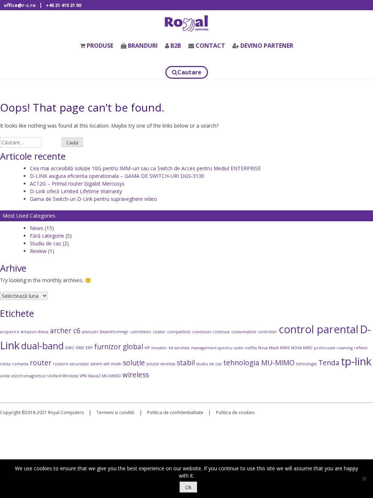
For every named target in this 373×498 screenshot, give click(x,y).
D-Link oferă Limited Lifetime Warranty (76, 191)
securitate (79, 363)
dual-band (42, 346)
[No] (364, 478)
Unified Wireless (62, 375)
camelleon (140, 331)
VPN (83, 375)
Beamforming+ (114, 331)
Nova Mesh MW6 (274, 347)
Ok (188, 487)
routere (60, 363)
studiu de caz (209, 363)
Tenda (328, 362)
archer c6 (65, 330)
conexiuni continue (211, 331)
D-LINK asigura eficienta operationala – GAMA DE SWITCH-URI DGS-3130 (117, 175)
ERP (89, 347)
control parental (318, 329)
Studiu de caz (45, 243)
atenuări (90, 331)
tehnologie (306, 363)
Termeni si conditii (115, 412)
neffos (251, 347)
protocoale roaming (333, 347)
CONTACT (210, 46)
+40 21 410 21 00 (63, 5)
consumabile (243, 331)
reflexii (361, 347)
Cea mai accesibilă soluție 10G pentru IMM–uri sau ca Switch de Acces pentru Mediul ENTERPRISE (145, 168)
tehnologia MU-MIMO (259, 362)
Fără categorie (47, 235)
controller (267, 331)
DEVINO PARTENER (266, 46)
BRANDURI (143, 46)
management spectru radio (217, 347)
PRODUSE (100, 46)
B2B (175, 46)
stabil (186, 362)
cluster (159, 331)
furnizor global (118, 346)
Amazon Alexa (34, 331)
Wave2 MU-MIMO (104, 375)
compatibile (179, 331)
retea (5, 363)
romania (20, 363)
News (36, 228)
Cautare (189, 72)
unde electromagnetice (23, 375)
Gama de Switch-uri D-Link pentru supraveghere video (93, 198)
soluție (134, 362)
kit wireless (179, 347)
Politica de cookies (235, 412)
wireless (135, 375)
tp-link (356, 361)
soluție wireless (160, 363)
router (40, 362)
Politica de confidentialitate (175, 412)
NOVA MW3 (302, 347)
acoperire (9, 331)
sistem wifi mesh (105, 363)
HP (147, 347)
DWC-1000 (74, 347)
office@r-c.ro (20, 5)
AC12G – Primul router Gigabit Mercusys (77, 183)
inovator (159, 347)
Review (38, 251)
